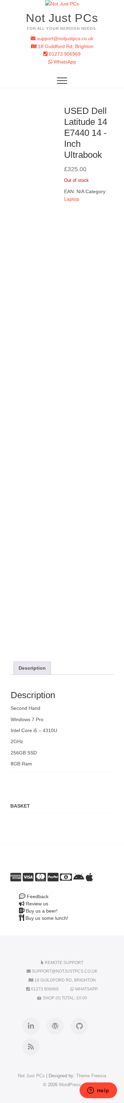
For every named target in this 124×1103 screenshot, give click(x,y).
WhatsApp (64, 61)
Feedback (37, 896)
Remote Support (63, 962)
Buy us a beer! (41, 911)
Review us (36, 903)
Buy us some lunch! (46, 918)
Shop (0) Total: (64, 998)
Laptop (71, 199)
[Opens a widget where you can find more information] (98, 1091)
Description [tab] (32, 668)
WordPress (70, 1084)
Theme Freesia (91, 1075)
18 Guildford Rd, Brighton (65, 46)
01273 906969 (64, 54)
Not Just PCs (62, 17)
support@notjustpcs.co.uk (64, 38)
